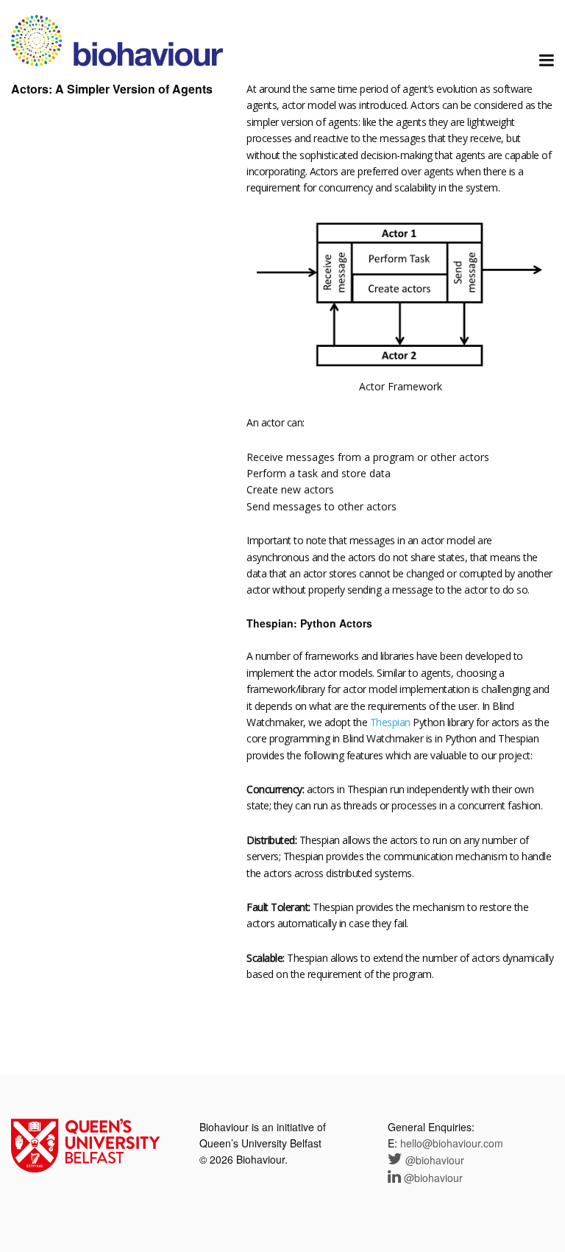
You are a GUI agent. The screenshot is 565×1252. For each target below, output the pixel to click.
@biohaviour (433, 1160)
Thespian (390, 722)
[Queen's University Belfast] (85, 1143)
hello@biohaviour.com (451, 1143)
